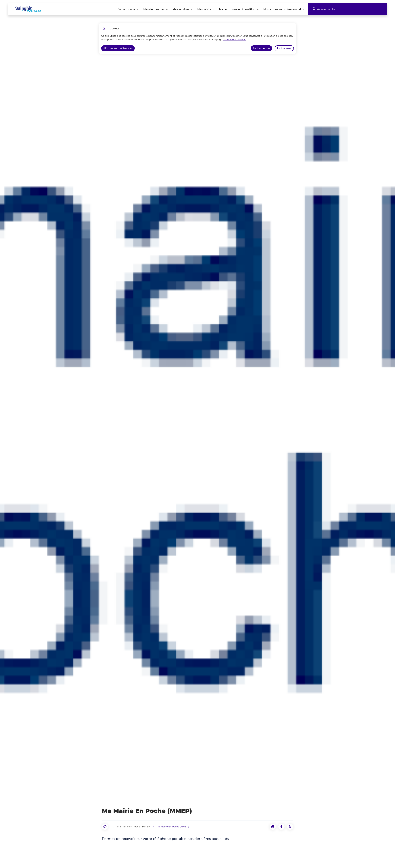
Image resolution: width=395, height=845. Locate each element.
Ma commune (126, 9)
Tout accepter (261, 48)
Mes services (181, 9)
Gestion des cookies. (234, 39)
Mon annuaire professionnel (282, 9)
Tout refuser (284, 48)
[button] (273, 827)
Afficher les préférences (118, 48)
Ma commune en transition (237, 9)
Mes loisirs (204, 9)
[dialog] (197, 38)
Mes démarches (153, 9)
